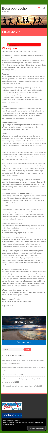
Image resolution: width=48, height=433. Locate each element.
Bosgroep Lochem (16, 8)
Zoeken (27, 349)
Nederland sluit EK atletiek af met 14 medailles (19, 367)
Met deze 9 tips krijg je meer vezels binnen (18, 386)
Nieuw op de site (9, 375)
